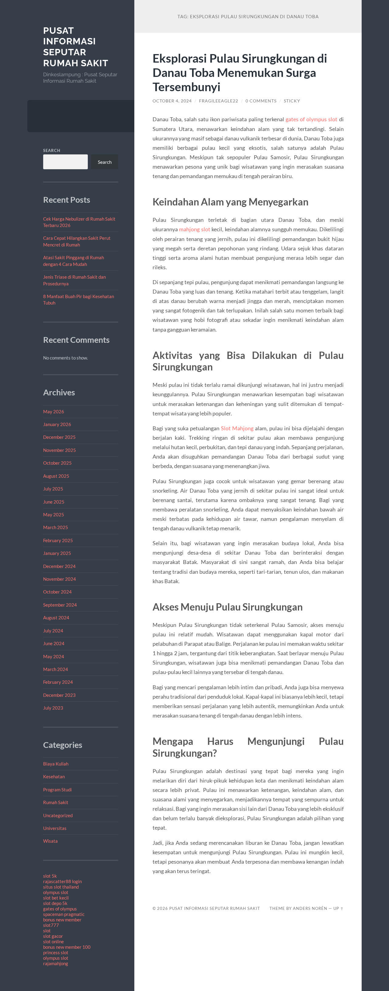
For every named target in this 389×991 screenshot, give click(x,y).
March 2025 (55, 527)
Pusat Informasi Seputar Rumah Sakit (75, 46)
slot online (53, 941)
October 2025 (57, 463)
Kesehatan (54, 776)
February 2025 (58, 540)
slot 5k (50, 876)
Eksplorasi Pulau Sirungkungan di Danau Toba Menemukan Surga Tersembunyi (240, 72)
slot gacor (53, 936)
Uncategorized (58, 815)
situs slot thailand (61, 886)
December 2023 (59, 695)
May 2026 (53, 411)
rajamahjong (55, 963)
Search (51, 150)
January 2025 (57, 553)
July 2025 (53, 488)
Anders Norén (310, 908)
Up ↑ (338, 908)
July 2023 (53, 708)
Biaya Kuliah (55, 763)
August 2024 (56, 617)
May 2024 (53, 656)
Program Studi (57, 789)
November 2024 (59, 579)
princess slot (55, 952)
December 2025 (59, 437)
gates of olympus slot (311, 119)
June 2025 (53, 501)
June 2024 (53, 643)
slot (47, 930)
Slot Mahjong (237, 428)
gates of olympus (60, 908)
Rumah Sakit (55, 802)
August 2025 (56, 476)
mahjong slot (194, 229)
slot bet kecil (56, 897)
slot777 (51, 925)
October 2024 (57, 591)
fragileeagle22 (218, 100)
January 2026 (57, 424)
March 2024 (55, 669)
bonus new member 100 (67, 947)
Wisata (50, 841)
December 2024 (59, 566)
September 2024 (60, 604)
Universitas (55, 828)
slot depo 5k (55, 903)
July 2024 (53, 630)
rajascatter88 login (62, 881)
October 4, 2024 (172, 100)
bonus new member (62, 919)
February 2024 (58, 682)
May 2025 (53, 514)
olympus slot (55, 892)
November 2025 (59, 450)
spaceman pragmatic (63, 914)
